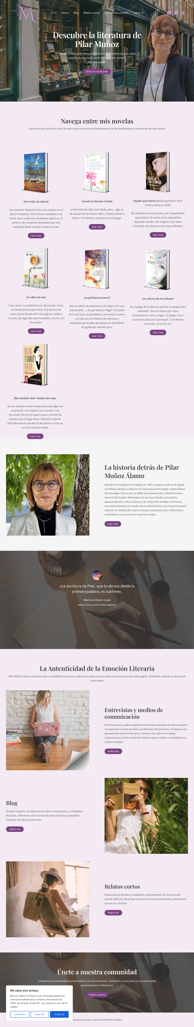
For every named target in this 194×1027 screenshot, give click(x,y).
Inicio (54, 12)
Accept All (59, 1014)
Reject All (39, 1014)
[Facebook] (169, 13)
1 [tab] (95, 629)
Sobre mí (138, 12)
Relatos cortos (91, 12)
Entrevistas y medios (116, 12)
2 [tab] (98, 629)
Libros (65, 12)
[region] (39, 1003)
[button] (36, 235)
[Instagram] (176, 13)
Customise (20, 1014)
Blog (76, 12)
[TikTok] (183, 13)
